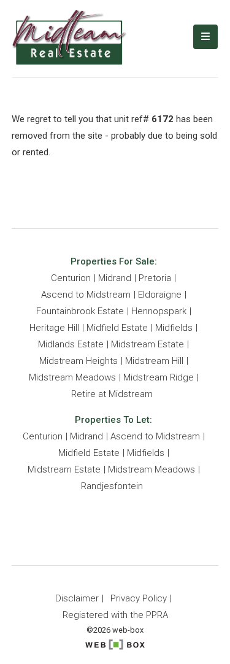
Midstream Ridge (158, 377)
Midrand (114, 278)
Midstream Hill (154, 360)
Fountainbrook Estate (80, 311)
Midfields (174, 327)
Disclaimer (77, 598)
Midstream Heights (78, 360)
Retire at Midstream (112, 394)
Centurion (71, 278)
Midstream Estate (147, 344)
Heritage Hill (54, 327)
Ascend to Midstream (86, 294)
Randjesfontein (112, 486)
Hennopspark (158, 311)
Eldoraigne (160, 294)
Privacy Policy (138, 598)
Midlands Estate (71, 344)
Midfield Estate (117, 327)
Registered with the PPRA (115, 614)
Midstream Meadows (72, 377)
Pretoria (155, 278)
